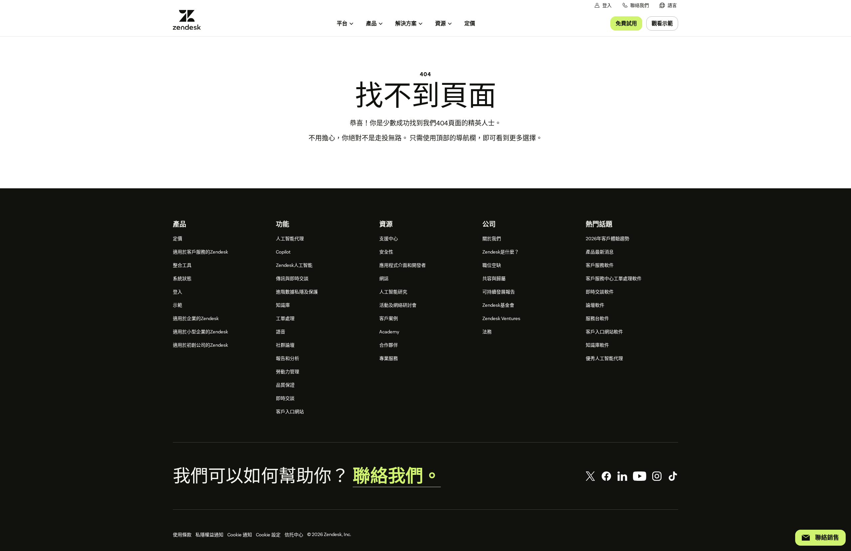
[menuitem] (668, 5)
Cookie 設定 (268, 535)
